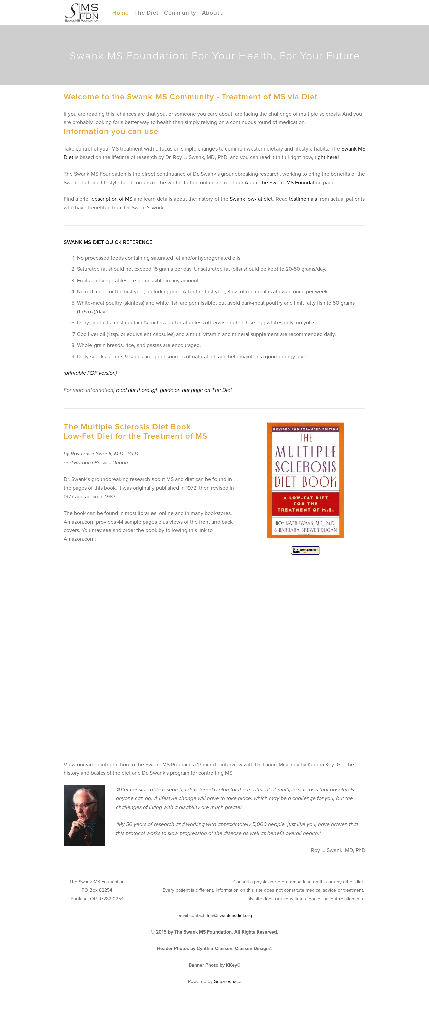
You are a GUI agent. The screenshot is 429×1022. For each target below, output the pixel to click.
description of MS (111, 198)
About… (213, 13)
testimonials (303, 198)
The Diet (146, 13)
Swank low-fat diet (251, 198)
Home (120, 13)
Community (180, 13)
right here (326, 157)
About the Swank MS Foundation (283, 182)
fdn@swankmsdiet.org (229, 915)
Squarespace (227, 981)
